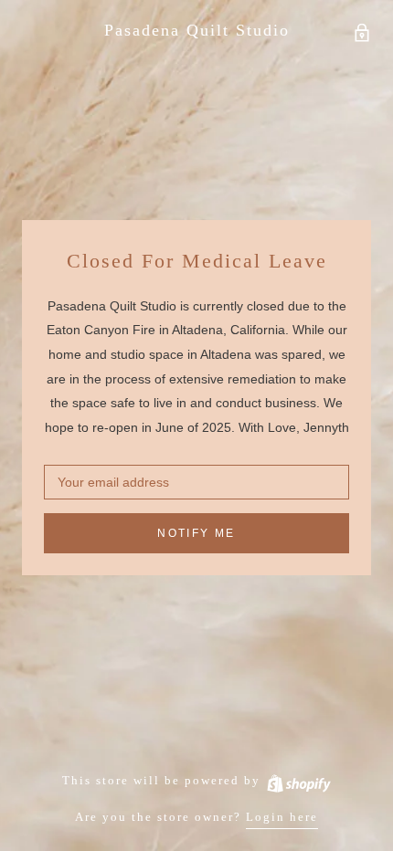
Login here (282, 817)
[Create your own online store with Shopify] (298, 780)
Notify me (196, 533)
